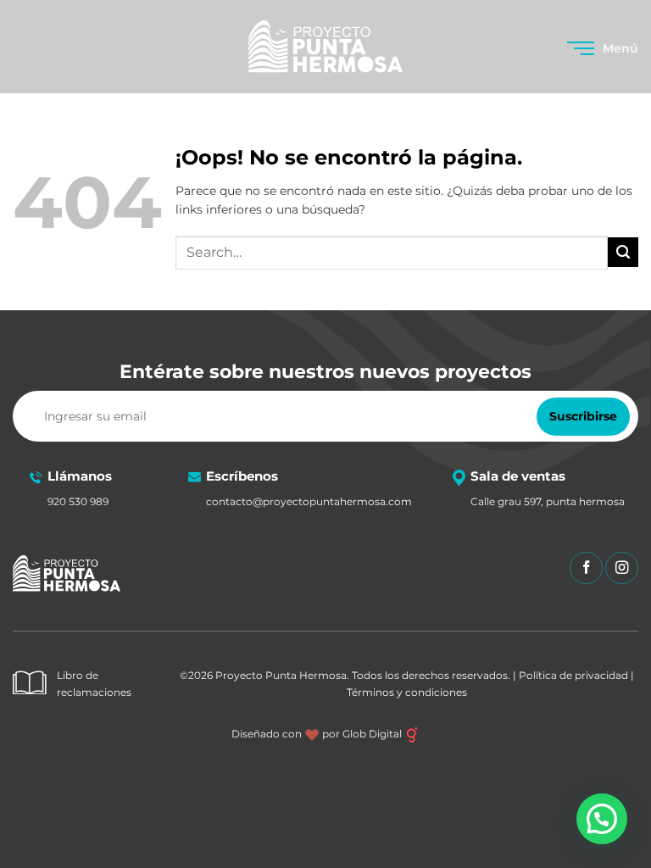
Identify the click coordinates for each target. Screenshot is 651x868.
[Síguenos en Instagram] (621, 568)
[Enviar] (623, 252)
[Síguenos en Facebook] (586, 568)
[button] (602, 48)
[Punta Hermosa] (325, 46)
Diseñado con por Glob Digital (317, 733)
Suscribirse (583, 416)
